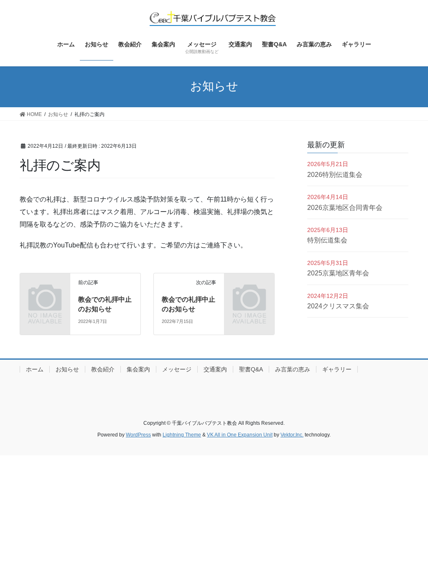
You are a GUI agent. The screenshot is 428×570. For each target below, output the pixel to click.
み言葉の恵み (292, 369)
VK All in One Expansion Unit (240, 435)
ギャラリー (337, 369)
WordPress (138, 435)
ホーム (34, 369)
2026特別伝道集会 (334, 174)
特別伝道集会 (327, 240)
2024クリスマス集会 (338, 306)
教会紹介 (103, 369)
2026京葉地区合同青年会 (344, 207)
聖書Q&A (251, 369)
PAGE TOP (410, 545)
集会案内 (138, 369)
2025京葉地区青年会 (338, 273)
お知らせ (67, 369)
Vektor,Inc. (291, 435)
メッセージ (176, 369)
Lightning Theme (182, 435)
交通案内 (215, 369)
